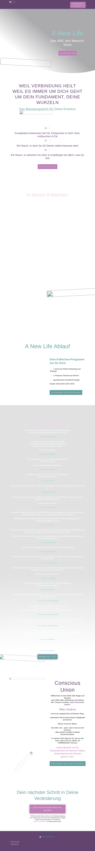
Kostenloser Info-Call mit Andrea (67, 764)
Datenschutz (15, 842)
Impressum (15, 844)
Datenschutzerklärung (40, 821)
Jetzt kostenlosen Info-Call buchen (47, 809)
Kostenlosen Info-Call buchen (66, 392)
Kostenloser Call (78, 5)
